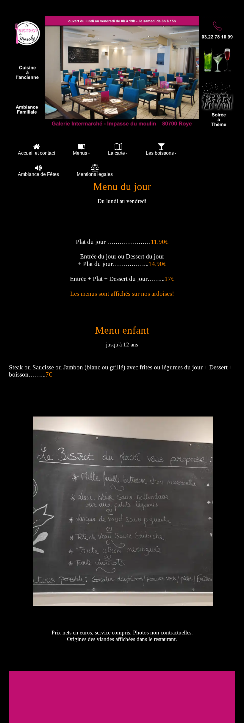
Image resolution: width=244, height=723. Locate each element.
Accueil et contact (36, 153)
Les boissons (160, 153)
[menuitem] (36, 149)
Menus (80, 153)
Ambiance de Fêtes (38, 174)
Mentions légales (95, 174)
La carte (116, 153)
